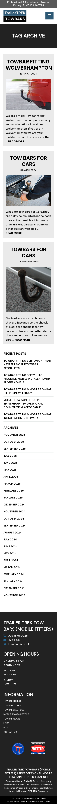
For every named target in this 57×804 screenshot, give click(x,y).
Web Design (12, 802)
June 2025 (10, 462)
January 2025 (13, 497)
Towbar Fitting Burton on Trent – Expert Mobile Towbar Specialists (27, 364)
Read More (16, 141)
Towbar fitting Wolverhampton (29, 64)
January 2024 (13, 581)
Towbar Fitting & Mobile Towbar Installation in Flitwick (27, 416)
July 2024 (10, 539)
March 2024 (12, 567)
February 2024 (13, 574)
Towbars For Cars (28, 252)
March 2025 (12, 483)
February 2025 (13, 490)
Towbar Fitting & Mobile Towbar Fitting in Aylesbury (27, 391)
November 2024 (14, 511)
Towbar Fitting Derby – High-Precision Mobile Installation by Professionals (27, 378)
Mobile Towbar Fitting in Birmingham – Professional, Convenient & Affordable (23, 403)
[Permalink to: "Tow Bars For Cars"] (28, 190)
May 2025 (9, 469)
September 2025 (14, 448)
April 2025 (10, 476)
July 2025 (10, 456)
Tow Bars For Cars (28, 161)
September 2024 (14, 525)
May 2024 (9, 553)
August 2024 (12, 532)
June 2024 (10, 546)
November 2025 (14, 434)
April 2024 (10, 560)
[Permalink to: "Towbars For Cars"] (28, 289)
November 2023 (14, 595)
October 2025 (13, 441)
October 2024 (13, 518)
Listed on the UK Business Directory (28, 798)
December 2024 (14, 504)
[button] (49, 15)
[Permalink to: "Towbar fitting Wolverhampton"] (28, 94)
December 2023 (14, 588)
